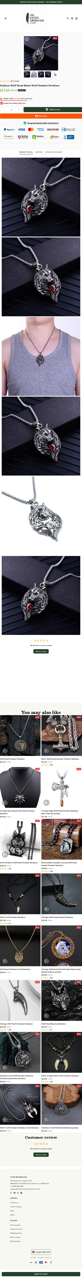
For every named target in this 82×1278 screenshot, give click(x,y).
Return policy (15, 1237)
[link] (7, 8)
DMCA (12, 1215)
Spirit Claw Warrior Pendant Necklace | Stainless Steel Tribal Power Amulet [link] (24, 9)
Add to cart (41, 1274)
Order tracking (15, 1207)
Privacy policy (15, 1225)
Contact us (14, 1203)
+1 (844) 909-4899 (16, 1186)
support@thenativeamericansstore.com (25, 1189)
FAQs (12, 1211)
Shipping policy (16, 1233)
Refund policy (15, 1241)
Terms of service (16, 1229)
